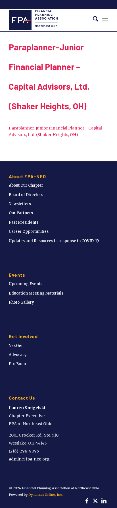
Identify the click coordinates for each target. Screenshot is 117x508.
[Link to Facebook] (87, 501)
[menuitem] (92, 20)
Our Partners (21, 213)
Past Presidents (23, 222)
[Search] (92, 20)
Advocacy (18, 354)
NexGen (16, 345)
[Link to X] (95, 501)
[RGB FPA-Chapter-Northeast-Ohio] (48, 20)
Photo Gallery (21, 302)
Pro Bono (17, 363)
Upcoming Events (25, 283)
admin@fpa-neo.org (29, 459)
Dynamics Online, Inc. (45, 495)
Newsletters (20, 203)
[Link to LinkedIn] (104, 501)
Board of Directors (26, 194)
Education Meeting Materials (36, 293)
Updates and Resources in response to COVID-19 (54, 240)
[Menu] (105, 20)
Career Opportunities (29, 231)
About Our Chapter (26, 185)
